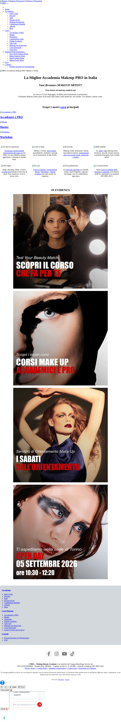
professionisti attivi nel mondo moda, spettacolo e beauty (76, 155)
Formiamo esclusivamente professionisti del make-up (13, 152)
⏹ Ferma (21, 687)
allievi (101, 151)
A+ (2, 687)
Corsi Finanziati (15, 48)
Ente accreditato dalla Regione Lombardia (106, 171)
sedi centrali (51, 151)
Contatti (8, 65)
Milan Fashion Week (17, 56)
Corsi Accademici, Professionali (45, 170)
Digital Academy (15, 41)
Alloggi (12, 26)
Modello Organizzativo (57, 668)
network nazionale (73, 170)
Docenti (12, 16)
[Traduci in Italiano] (4, 1)
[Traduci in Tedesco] (29, 1)
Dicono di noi (14, 20)
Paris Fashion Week (16, 58)
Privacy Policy (30, 668)
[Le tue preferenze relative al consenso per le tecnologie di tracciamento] (4, 718)
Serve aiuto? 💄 (6, 690)
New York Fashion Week (18, 54)
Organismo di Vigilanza (87, 668)
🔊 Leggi (13, 687)
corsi (63, 107)
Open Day (13, 50)
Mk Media (61, 679)
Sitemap (67, 679)
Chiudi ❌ (4, 709)
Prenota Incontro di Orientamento (21, 67)
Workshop (13, 37)
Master (12, 35)
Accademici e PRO (16, 33)
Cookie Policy (42, 668)
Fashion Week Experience (14, 52)
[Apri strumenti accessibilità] (2, 682)
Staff (11, 18)
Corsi (7, 31)
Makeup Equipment (16, 22)
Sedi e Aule (13, 14)
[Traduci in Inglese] (12, 1)
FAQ (7, 62)
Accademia (9, 11)
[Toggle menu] (8, 3)
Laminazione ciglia (16, 39)
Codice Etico (72, 668)
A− (6, 687)
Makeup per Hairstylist (17, 45)
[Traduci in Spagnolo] (37, 1)
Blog (11, 28)
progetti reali (6, 172)
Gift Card (13, 43)
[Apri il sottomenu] (10, 31)
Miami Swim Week (16, 60)
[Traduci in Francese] (20, 1)
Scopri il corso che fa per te (14, 630)
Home (7, 9)
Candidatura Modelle (17, 24)
